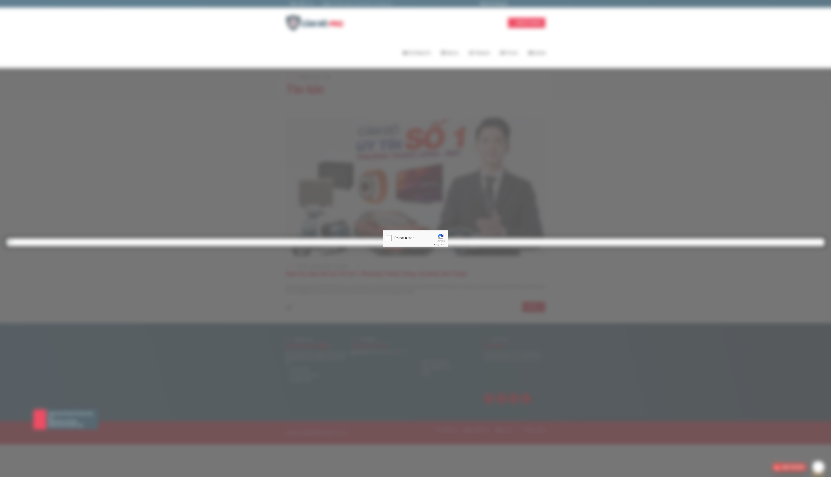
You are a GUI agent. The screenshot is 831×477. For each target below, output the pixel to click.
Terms (443, 245)
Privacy (436, 245)
